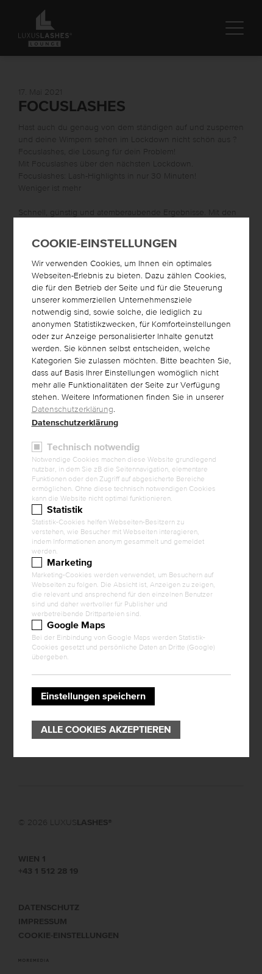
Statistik (65, 510)
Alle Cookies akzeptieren (106, 730)
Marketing (69, 563)
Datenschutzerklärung (72, 409)
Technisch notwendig (93, 447)
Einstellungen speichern (93, 696)
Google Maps (76, 625)
